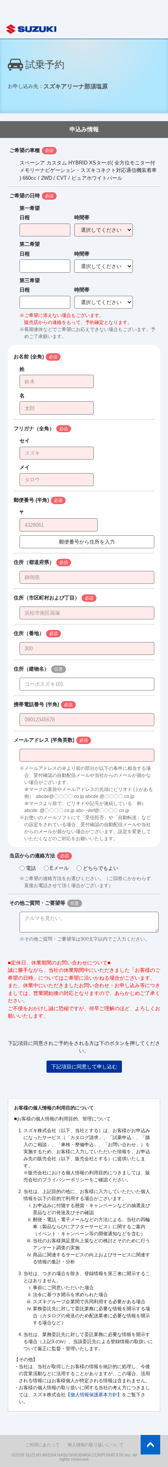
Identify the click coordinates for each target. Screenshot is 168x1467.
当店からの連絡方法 (32, 856)
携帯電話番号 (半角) (36, 704)
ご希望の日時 (24, 196)
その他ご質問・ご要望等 (37, 903)
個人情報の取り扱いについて (95, 1444)
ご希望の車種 (24, 150)
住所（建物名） (31, 669)
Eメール (59, 868)
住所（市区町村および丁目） (47, 598)
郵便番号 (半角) (31, 500)
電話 (31, 868)
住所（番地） (29, 633)
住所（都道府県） (34, 562)
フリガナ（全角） (34, 428)
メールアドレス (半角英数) (44, 740)
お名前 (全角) (29, 357)
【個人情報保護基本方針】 (94, 1394)
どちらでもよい (100, 868)
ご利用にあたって (42, 1444)
